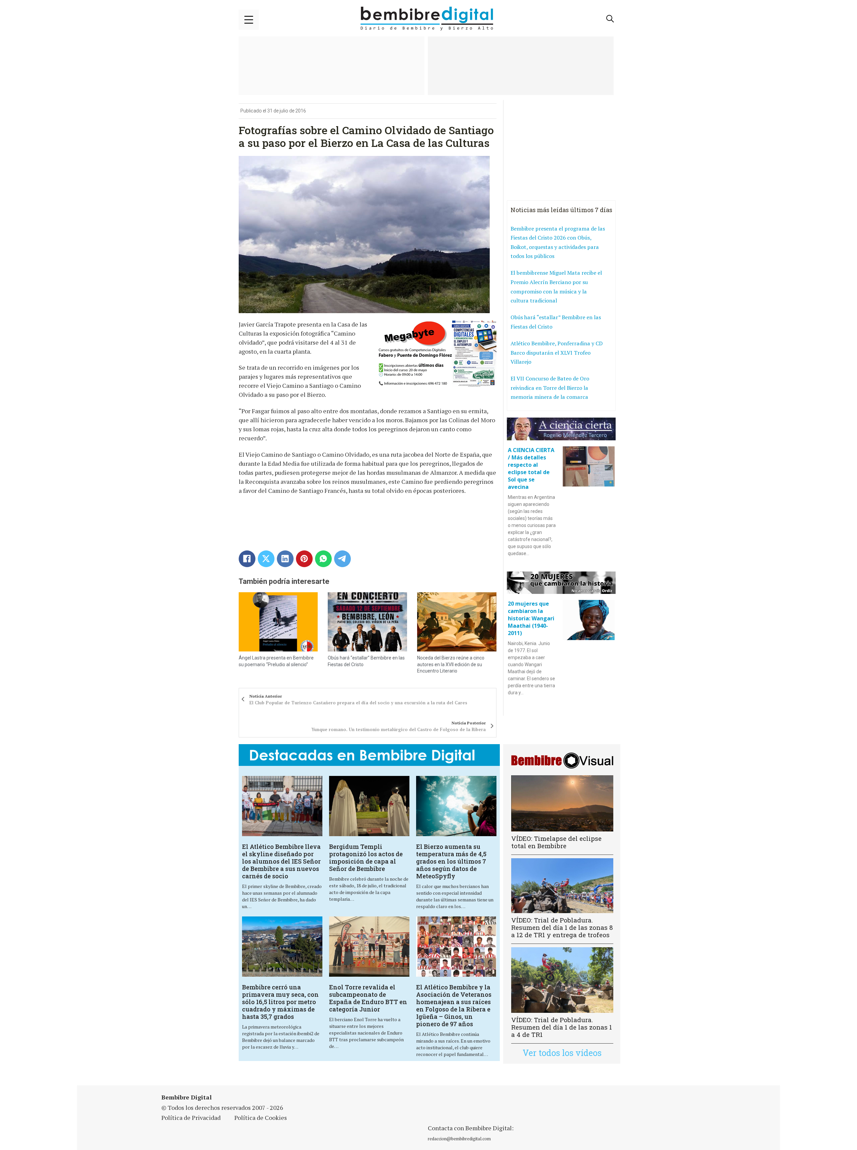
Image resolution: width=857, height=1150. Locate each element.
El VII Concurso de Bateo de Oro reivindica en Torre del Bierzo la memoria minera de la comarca (550, 388)
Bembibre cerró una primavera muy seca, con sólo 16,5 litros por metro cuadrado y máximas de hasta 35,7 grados (280, 1002)
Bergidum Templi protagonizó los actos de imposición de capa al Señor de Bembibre (366, 858)
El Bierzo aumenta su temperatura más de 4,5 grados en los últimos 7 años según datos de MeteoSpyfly (451, 861)
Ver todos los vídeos (562, 1052)
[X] (266, 558)
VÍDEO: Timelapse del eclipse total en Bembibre (556, 842)
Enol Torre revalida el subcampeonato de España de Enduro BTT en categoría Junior (368, 998)
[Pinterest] (304, 558)
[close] (249, 20)
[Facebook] (247, 558)
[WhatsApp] (323, 558)
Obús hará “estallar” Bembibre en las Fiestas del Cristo (556, 322)
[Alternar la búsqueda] (610, 18)
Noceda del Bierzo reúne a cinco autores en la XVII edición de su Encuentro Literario (450, 664)
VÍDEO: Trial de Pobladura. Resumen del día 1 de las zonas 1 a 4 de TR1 (561, 1027)
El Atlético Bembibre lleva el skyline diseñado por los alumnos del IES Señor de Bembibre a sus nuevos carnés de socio (281, 861)
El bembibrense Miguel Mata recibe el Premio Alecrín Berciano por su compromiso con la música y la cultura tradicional (556, 286)
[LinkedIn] (285, 558)
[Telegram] (342, 558)
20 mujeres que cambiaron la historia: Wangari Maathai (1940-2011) (531, 618)
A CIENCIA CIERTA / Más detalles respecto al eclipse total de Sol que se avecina (531, 468)
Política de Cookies (260, 1118)
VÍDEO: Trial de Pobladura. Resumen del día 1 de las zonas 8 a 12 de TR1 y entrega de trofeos (562, 927)
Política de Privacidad (191, 1118)
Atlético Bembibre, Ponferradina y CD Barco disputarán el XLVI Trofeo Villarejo (557, 352)
